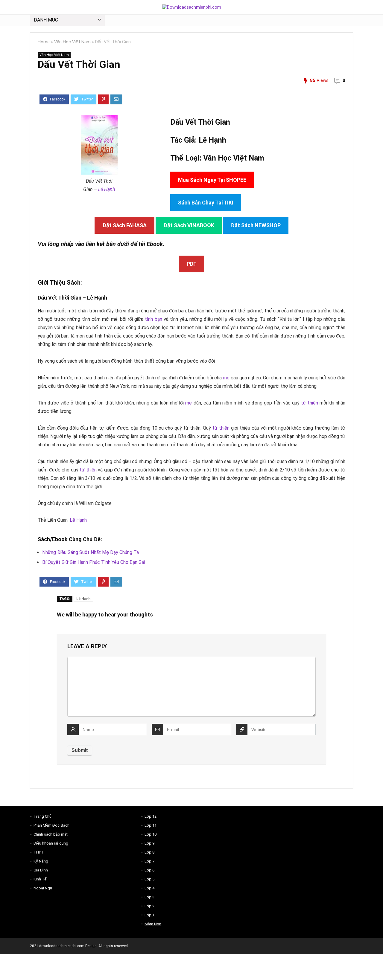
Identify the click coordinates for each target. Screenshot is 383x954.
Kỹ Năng (41, 861)
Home (44, 42)
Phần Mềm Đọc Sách (51, 825)
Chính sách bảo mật (51, 834)
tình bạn (153, 319)
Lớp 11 (150, 825)
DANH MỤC (46, 20)
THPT (39, 852)
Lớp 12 (150, 816)
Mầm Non (153, 924)
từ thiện (309, 403)
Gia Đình (41, 870)
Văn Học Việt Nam (72, 42)
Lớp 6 (149, 870)
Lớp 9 (149, 843)
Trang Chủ (42, 816)
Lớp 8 (149, 852)
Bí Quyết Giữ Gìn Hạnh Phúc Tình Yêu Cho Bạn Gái (93, 562)
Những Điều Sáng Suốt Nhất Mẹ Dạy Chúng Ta (90, 552)
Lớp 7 (149, 861)
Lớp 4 (149, 888)
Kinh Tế (40, 879)
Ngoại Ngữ (43, 888)
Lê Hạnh (106, 189)
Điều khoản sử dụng (51, 843)
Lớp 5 (149, 879)
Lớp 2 (149, 906)
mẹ (226, 378)
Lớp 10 (150, 834)
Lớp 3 (149, 897)
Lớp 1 (149, 915)
